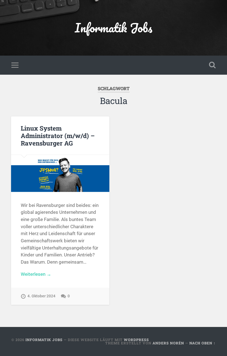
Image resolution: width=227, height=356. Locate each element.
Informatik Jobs (113, 27)
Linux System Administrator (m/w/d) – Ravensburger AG (58, 135)
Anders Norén (168, 343)
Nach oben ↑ (202, 343)
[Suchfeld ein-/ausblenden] (212, 65)
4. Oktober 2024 (41, 296)
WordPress (136, 339)
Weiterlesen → (36, 274)
